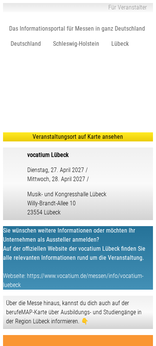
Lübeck (120, 43)
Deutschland (26, 43)
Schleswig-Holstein (76, 43)
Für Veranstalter (127, 7)
